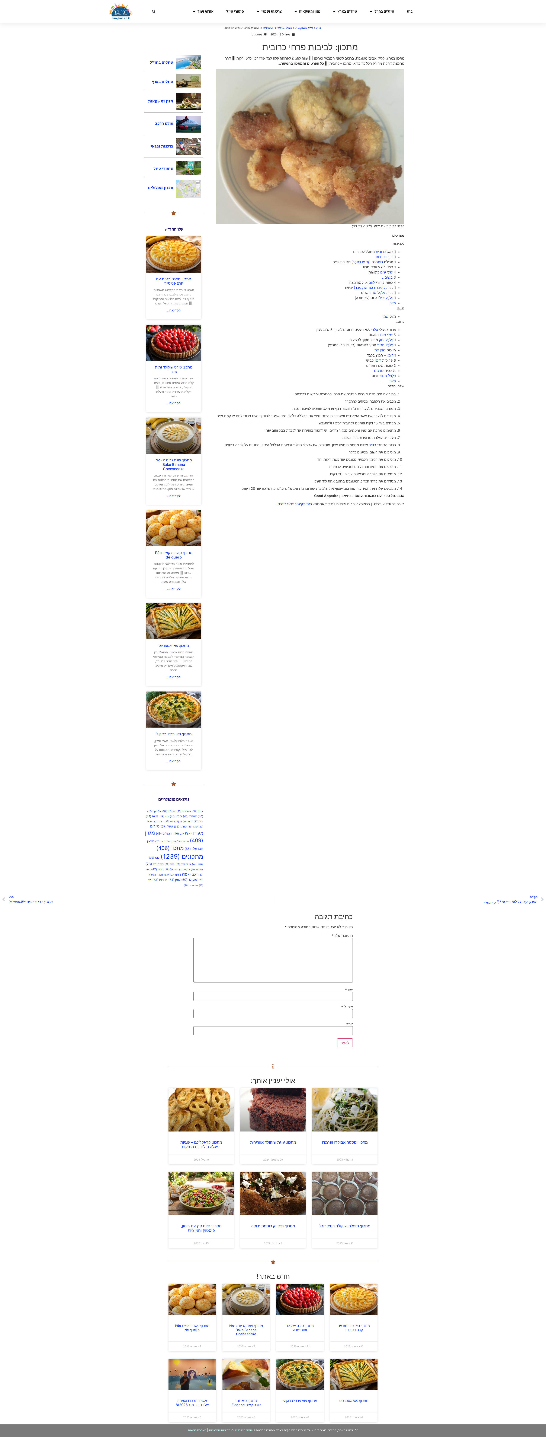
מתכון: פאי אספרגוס (173, 645)
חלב (158, 821)
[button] (153, 11)
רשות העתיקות (169, 874)
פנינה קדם (183, 864)
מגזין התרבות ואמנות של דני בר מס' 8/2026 (192, 1403)
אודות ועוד (205, 11)
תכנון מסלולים (160, 188)
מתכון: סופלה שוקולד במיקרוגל (344, 1226)
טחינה (180, 826)
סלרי (374, 329)
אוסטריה (184, 811)
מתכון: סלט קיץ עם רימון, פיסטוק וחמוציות (201, 1228)
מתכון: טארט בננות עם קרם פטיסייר (173, 281)
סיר (391, 394)
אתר (349, 1024)
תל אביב (191, 885)
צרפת (184, 869)
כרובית (381, 252)
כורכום (380, 257)
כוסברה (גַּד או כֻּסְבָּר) (367, 262)
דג (178, 821)
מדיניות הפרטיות (220, 1430)
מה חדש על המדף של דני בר (172, 841)
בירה (176, 816)
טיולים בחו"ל (384, 11)
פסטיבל (154, 864)
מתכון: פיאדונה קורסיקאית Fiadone (246, 1403)
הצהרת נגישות (197, 1430)
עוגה (197, 864)
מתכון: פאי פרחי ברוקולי (174, 734)
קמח (157, 869)
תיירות (159, 879)
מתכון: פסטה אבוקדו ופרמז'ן (345, 1142)
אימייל (347, 1007)
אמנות (190, 816)
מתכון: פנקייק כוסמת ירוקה (273, 1226)
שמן (385, 316)
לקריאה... (174, 310)
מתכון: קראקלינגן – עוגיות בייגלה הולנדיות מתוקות (201, 1144)
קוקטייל (171, 869)
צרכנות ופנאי (271, 11)
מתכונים (268, 27)
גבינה (152, 816)
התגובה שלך (342, 935)
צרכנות (197, 869)
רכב (189, 874)
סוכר (154, 857)
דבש (188, 821)
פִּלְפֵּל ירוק (386, 340)
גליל (198, 821)
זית (168, 821)
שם (349, 989)
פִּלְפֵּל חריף (384, 345)
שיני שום (386, 272)
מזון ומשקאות (309, 11)
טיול (167, 826)
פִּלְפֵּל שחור (377, 293)
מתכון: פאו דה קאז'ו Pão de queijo (174, 555)
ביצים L (387, 277)
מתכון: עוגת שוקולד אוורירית (273, 1142)
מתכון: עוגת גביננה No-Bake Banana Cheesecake (173, 464)
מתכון (170, 848)
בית (409, 11)
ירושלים (164, 833)
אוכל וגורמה (284, 27)
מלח (392, 303)
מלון (191, 849)
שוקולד (189, 880)
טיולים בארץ (347, 11)
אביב (197, 811)
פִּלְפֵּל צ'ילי (385, 298)
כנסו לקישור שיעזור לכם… (293, 504)
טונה (192, 826)
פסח (169, 864)
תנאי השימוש (243, 1430)
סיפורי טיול (235, 11)
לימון (390, 355)
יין (190, 833)
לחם (372, 282)
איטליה (169, 811)
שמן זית (380, 350)
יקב (178, 833)
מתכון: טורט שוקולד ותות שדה (174, 369)
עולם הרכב (164, 124)
